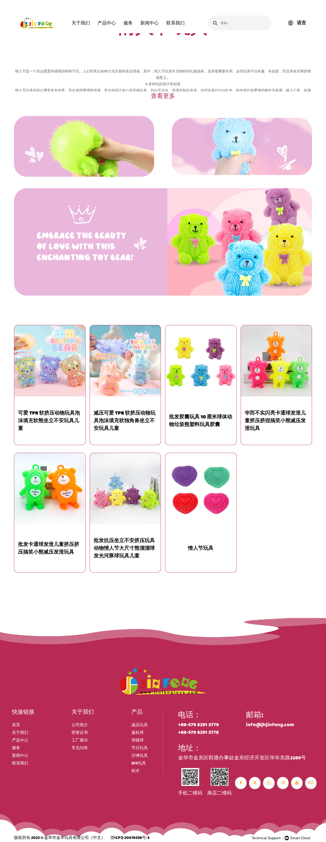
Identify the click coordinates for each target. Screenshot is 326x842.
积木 (135, 771)
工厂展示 (80, 740)
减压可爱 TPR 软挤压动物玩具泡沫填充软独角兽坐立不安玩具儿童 (125, 420)
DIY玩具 (138, 763)
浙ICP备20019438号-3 (130, 837)
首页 (16, 725)
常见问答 (80, 748)
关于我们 (81, 23)
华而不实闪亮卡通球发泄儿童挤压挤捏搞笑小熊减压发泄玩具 (275, 420)
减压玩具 (139, 725)
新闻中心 (149, 23)
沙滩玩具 (139, 755)
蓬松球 (137, 732)
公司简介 (80, 725)
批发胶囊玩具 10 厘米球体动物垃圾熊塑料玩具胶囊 (200, 420)
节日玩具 (139, 748)
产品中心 (107, 23)
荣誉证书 (80, 732)
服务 (128, 23)
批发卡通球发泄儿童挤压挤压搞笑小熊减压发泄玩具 (48, 548)
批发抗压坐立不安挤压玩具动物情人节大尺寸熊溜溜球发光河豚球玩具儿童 (124, 548)
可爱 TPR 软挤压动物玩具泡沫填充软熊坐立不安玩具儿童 (49, 420)
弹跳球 (137, 740)
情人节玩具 (200, 548)
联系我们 (175, 23)
